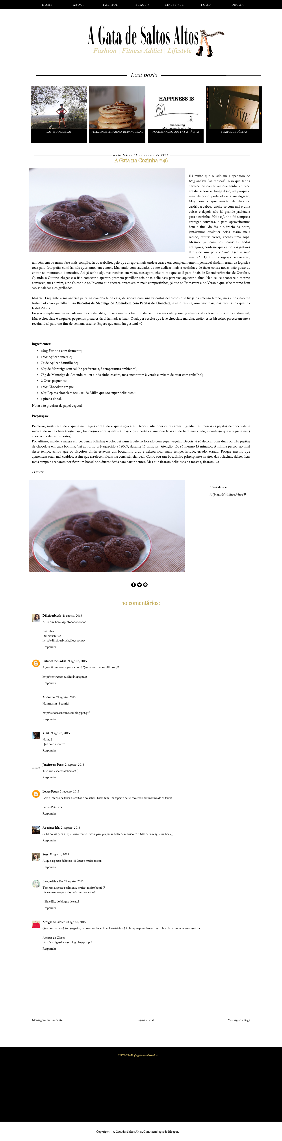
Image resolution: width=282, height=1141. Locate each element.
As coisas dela (51, 828)
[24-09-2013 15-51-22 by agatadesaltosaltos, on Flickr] (229, 495)
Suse (45, 854)
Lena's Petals (51, 791)
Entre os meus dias (54, 661)
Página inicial (145, 1020)
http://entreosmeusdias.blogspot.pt (65, 677)
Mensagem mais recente (47, 1020)
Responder (49, 647)
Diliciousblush (52, 615)
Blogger (173, 1132)
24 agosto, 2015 (76, 922)
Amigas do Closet (54, 922)
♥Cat (46, 733)
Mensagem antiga (239, 1020)
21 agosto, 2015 (72, 615)
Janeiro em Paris (53, 765)
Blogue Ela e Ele (53, 881)
